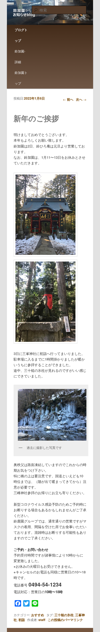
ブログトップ (21, 35)
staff (41, 619)
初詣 (21, 619)
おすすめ (37, 614)
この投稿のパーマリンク (65, 619)
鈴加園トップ (21, 77)
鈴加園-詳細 (20, 56)
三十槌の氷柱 (64, 614)
